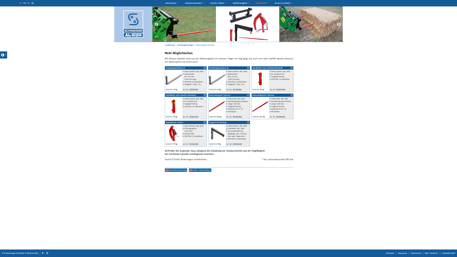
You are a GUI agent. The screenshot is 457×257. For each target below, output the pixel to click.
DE (21, 3)
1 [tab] (241, 42)
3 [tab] (246, 42)
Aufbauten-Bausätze (193, 3)
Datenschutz (416, 253)
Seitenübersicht (448, 253)
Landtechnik (261, 3)
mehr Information (202, 170)
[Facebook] (42, 253)
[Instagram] (47, 253)
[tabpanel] (184, 24)
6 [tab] (253, 42)
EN (24, 3)
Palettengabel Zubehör (205, 45)
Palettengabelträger (185, 45)
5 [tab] (251, 42)
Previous (156, 24)
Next (338, 24)
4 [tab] (249, 42)
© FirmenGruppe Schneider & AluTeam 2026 (20, 253)
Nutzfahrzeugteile (240, 3)
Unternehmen (171, 3)
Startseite (390, 253)
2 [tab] (244, 42)
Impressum (402, 253)
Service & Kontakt (282, 3)
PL (29, 3)
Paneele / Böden (217, 3)
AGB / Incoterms (431, 253)
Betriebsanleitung (178, 170)
